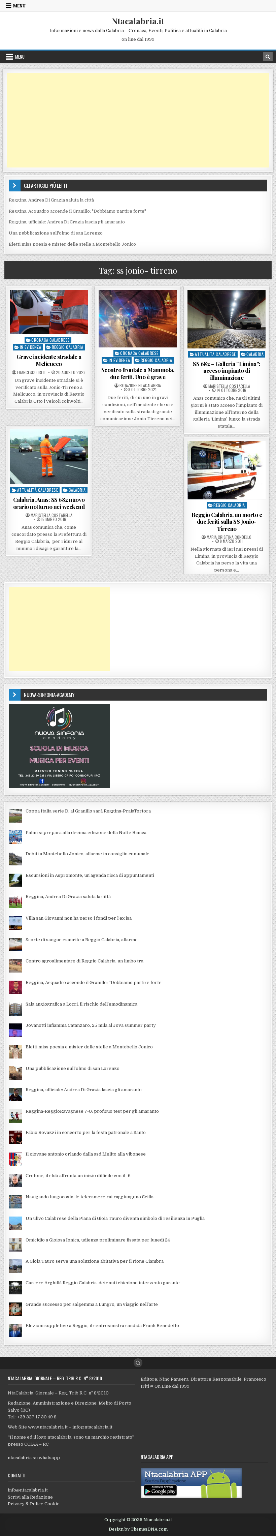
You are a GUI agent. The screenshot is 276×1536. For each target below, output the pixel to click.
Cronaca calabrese (50, 340)
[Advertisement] (138, 120)
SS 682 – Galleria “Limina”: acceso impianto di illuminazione (227, 370)
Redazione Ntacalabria (140, 385)
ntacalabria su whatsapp (34, 1457)
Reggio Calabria (67, 347)
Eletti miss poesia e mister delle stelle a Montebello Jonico (72, 244)
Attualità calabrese (215, 354)
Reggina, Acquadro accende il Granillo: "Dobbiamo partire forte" (77, 211)
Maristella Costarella (229, 386)
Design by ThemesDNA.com (138, 1529)
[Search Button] (138, 1362)
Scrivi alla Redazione (30, 1497)
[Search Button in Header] (268, 56)
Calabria (255, 354)
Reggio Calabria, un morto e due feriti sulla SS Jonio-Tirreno (227, 521)
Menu (19, 5)
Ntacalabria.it (138, 21)
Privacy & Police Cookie (34, 1503)
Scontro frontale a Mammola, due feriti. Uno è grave (137, 373)
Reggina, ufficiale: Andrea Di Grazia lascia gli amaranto (67, 221)
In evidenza (30, 347)
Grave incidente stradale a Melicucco (48, 360)
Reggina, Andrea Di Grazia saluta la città (51, 200)
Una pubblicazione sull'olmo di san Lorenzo (56, 233)
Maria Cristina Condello (229, 537)
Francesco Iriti (31, 372)
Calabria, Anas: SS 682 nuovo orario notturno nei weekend (49, 503)
